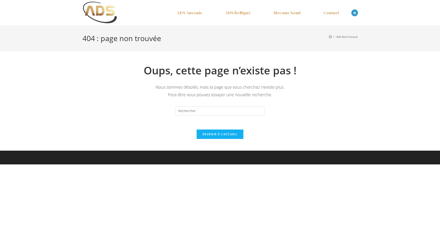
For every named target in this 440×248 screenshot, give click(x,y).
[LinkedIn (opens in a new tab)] (354, 12)
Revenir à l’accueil (220, 134)
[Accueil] (330, 37)
